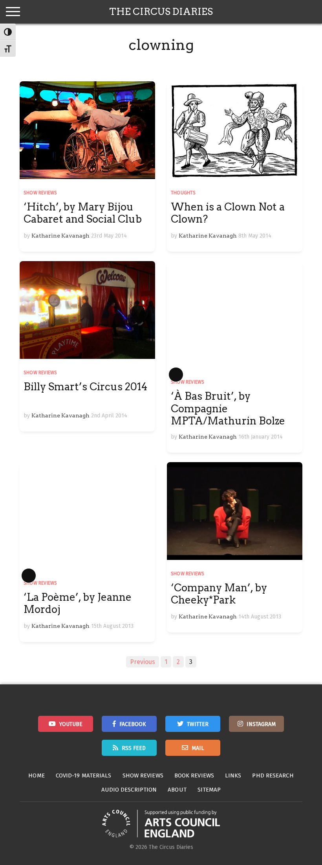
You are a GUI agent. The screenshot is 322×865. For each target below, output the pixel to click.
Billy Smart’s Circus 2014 (85, 386)
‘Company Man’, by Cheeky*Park (219, 594)
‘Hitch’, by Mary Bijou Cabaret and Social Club (83, 213)
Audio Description (129, 789)
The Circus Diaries (161, 11)
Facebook (132, 724)
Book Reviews (194, 775)
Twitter (198, 724)
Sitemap (209, 789)
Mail (198, 748)
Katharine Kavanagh (60, 235)
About (177, 789)
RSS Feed (134, 748)
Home (36, 775)
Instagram (261, 724)
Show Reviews (40, 193)
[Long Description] (234, 314)
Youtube (70, 724)
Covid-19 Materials (84, 775)
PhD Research (272, 775)
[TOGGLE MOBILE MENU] (13, 12)
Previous (142, 662)
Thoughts (183, 193)
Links (233, 775)
